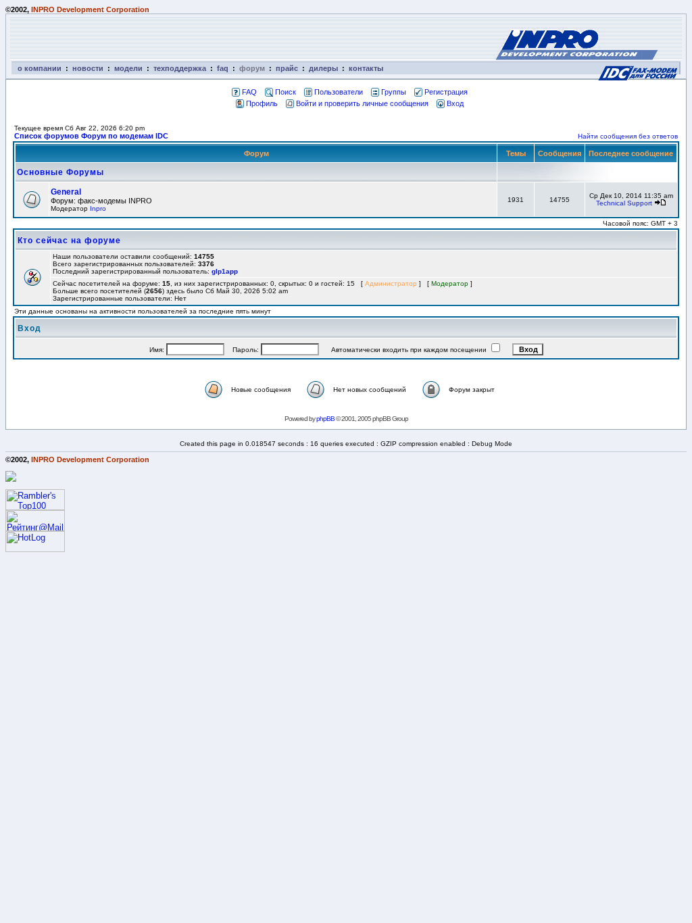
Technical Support (624, 203)
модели (128, 68)
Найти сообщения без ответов (628, 136)
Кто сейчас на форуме (69, 240)
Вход (455, 103)
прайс (287, 68)
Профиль (262, 103)
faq (222, 68)
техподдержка (179, 68)
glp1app (225, 271)
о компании (39, 68)
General (66, 192)
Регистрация (446, 92)
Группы (393, 92)
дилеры (323, 68)
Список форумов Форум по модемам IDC (91, 136)
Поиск (285, 92)
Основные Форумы (60, 172)
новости (87, 68)
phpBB (325, 418)
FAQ (249, 92)
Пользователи (338, 92)
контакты (366, 68)
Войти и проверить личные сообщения (362, 103)
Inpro (98, 208)
